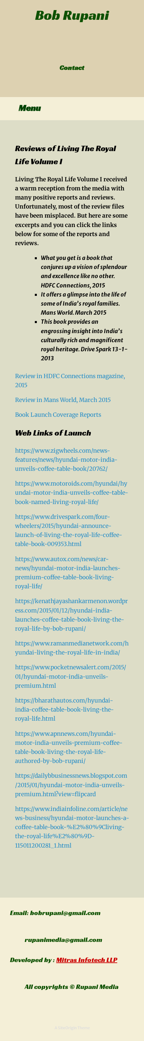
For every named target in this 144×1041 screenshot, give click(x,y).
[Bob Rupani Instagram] (76, 53)
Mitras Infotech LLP (86, 959)
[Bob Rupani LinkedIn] (72, 53)
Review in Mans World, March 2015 (63, 400)
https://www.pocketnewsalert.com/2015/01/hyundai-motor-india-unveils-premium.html (70, 676)
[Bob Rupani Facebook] (65, 53)
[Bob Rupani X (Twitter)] (68, 53)
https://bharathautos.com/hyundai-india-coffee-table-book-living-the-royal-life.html (64, 709)
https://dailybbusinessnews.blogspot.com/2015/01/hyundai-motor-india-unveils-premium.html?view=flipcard (71, 785)
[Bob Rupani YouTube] (79, 53)
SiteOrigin (67, 1028)
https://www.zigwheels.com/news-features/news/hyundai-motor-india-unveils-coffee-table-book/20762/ (66, 459)
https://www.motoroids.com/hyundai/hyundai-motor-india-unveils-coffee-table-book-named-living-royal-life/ (71, 492)
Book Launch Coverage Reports (58, 414)
